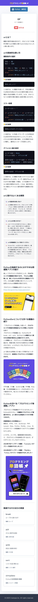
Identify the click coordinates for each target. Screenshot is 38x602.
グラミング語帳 (18, 3)
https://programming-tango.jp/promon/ (17, 290)
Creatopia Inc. (15, 598)
